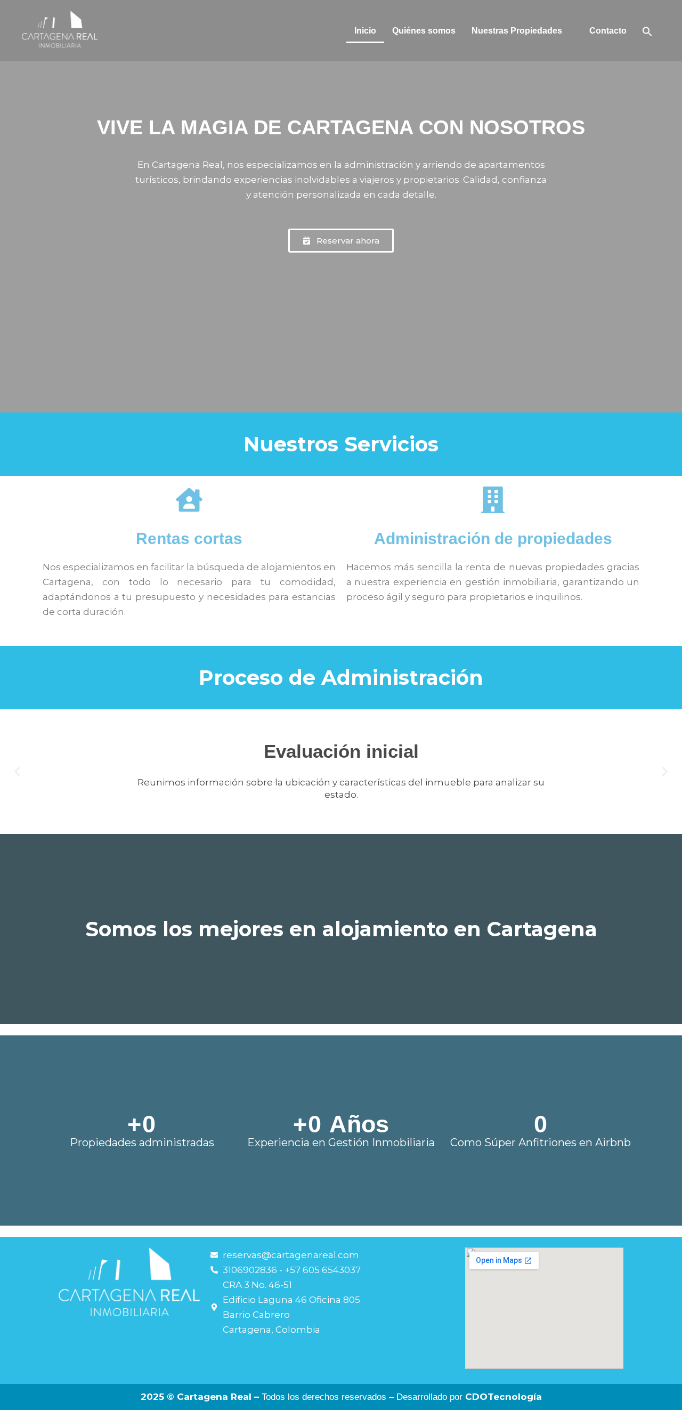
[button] (522, 31)
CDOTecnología (503, 1396)
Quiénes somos (424, 30)
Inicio (365, 30)
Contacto (608, 30)
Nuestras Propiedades (517, 30)
